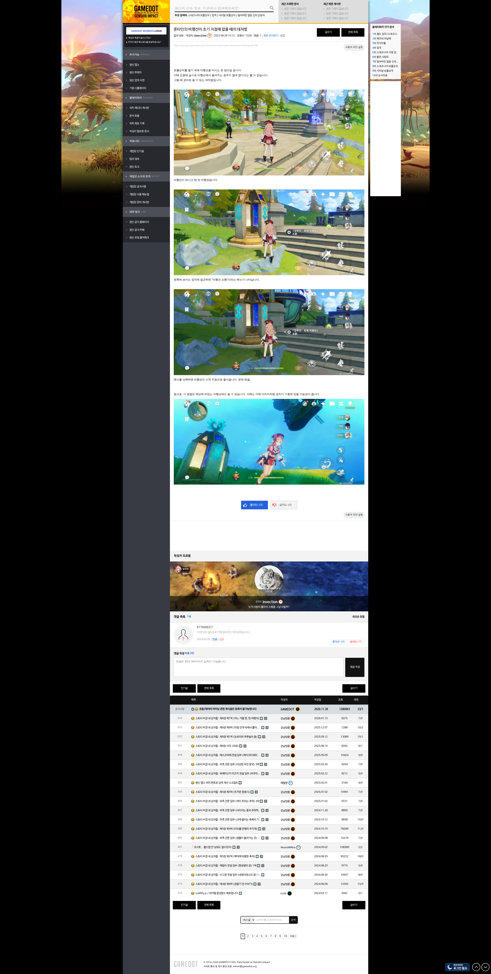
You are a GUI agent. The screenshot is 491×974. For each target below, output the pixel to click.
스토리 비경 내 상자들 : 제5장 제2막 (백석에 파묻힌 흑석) (225, 856)
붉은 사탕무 (380, 57)
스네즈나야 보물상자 (198, 15)
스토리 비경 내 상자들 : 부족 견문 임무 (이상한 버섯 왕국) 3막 (227, 764)
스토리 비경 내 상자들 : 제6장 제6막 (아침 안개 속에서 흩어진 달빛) (228, 727)
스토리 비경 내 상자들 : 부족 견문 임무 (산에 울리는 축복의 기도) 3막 (228, 819)
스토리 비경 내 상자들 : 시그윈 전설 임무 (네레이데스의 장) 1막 (228, 875)
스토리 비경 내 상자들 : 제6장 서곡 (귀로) (217, 746)
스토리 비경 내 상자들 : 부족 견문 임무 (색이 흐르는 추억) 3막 (227, 801)
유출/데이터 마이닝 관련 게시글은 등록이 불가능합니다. (228, 709)
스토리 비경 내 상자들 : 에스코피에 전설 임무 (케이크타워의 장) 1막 (228, 755)
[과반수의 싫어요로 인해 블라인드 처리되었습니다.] (223, 632)
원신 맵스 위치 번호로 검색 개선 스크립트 (216, 782)
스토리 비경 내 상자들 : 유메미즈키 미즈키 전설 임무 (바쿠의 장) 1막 (228, 773)
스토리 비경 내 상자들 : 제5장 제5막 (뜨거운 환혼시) (222, 792)
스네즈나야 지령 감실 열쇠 (386, 52)
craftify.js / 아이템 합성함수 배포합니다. (216, 893)
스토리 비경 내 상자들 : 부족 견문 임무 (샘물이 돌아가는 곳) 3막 (228, 838)
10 (285, 936)
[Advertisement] (269, 59)
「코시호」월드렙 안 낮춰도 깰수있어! (211, 847)
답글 (215, 639)
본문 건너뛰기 (271, 35)
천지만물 (379, 43)
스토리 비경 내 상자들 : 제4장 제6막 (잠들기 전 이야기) (224, 884)
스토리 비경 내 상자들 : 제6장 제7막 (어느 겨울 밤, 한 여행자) (227, 718)
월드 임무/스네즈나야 (385, 34)
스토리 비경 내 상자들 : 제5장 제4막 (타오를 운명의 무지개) (226, 828)
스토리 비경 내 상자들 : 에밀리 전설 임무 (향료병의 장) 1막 (225, 865)
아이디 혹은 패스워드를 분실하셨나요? (144, 42)
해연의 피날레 (381, 38)
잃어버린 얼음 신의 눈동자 (251, 15)
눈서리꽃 (379, 75)
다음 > (293, 936)
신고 (282, 35)
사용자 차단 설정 (354, 47)
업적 (214, 15)
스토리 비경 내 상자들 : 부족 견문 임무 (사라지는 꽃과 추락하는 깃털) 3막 (228, 810)
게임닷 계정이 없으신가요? (139, 38)
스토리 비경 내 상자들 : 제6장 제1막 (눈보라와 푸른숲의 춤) (226, 736)
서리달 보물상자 (227, 15)
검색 (293, 919)
